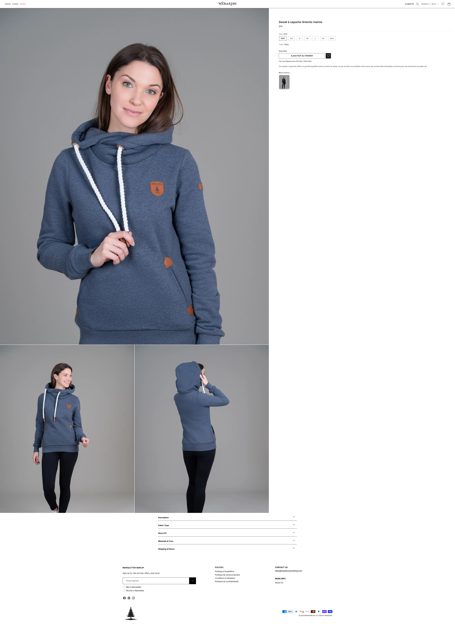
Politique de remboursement (227, 575)
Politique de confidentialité (226, 581)
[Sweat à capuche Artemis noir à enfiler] (284, 82)
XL (323, 38)
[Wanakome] (227, 4)
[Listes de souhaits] (442, 4)
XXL (332, 38)
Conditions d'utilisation (225, 578)
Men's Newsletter (133, 587)
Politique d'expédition (224, 571)
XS (291, 38)
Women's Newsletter (135, 590)
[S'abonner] (192, 580)
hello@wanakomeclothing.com (288, 570)
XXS (283, 38)
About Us (279, 582)
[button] (417, 4)
